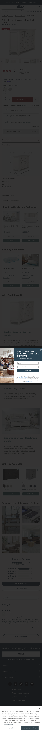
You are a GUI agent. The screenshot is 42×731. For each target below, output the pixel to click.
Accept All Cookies (30, 728)
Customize (10, 728)
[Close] (39, 708)
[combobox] (19, 367)
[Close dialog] (40, 349)
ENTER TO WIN (28, 370)
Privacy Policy (8, 724)
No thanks (28, 374)
